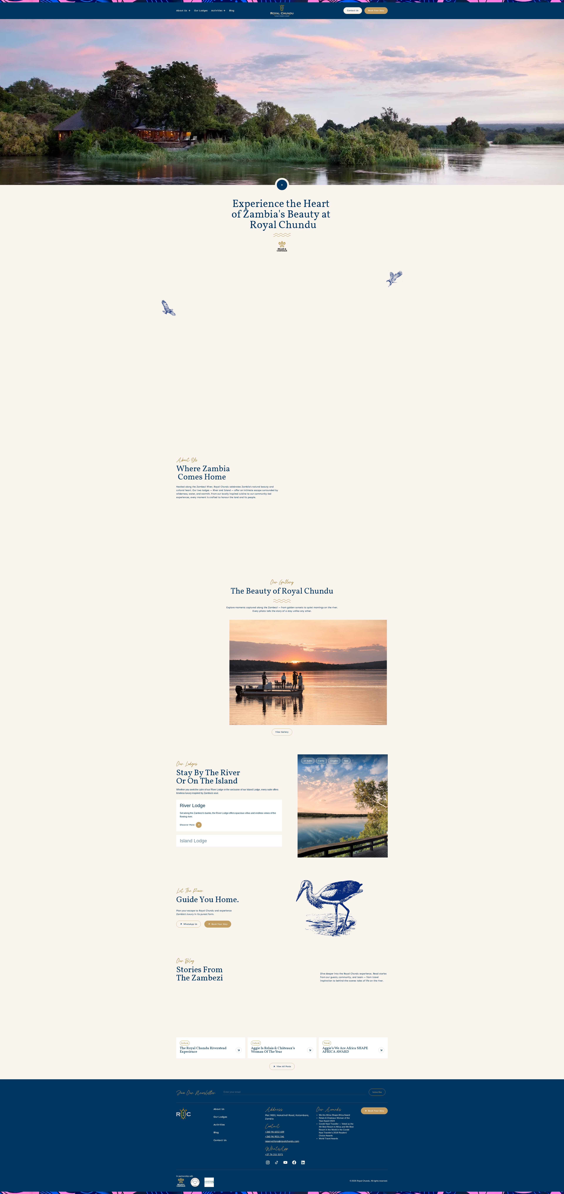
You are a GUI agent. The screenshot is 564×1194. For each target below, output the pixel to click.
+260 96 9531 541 (274, 1136)
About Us (219, 1109)
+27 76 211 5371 (274, 1154)
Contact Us (352, 10)
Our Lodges (201, 10)
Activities (219, 1124)
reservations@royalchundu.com (282, 1141)
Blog (231, 10)
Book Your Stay (376, 10)
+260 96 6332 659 (274, 1131)
